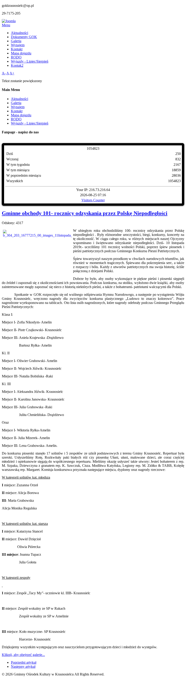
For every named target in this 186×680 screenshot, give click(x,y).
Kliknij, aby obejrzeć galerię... (23, 655)
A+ (12, 73)
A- (4, 73)
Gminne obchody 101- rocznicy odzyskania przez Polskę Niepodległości (84, 213)
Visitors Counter (93, 200)
